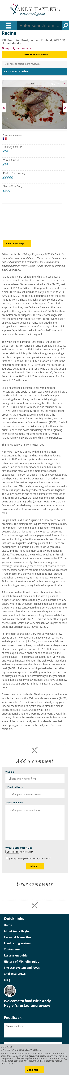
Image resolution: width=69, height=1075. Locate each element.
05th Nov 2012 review (16, 71)
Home (8, 925)
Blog (7, 980)
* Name (9, 772)
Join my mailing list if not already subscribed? (30, 859)
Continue (32, 1070)
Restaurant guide (15, 955)
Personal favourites (17, 937)
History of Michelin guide (21, 961)
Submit (33, 866)
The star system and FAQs (22, 968)
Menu (8, 25)
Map (7, 48)
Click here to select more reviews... (22, 64)
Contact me (12, 949)
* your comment (14, 803)
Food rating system (17, 943)
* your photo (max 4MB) (18, 848)
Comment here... (15, 1026)
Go (65, 25)
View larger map (15, 244)
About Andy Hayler (17, 931)
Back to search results (36, 55)
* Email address (14, 787)
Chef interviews (15, 974)
